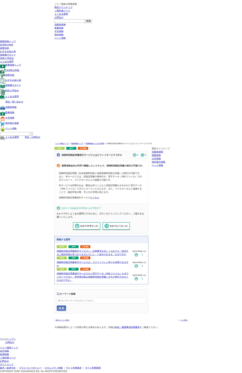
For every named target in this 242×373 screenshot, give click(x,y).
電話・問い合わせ (14, 102)
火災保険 (58, 31)
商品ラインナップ (63, 7)
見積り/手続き (7, 58)
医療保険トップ (8, 41)
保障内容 (4, 48)
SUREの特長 (6, 45)
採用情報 (4, 354)
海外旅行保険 (12, 123)
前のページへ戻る (62, 320)
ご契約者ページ (62, 11)
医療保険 (58, 28)
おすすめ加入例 (8, 51)
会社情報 (4, 351)
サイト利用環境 (93, 368)
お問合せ (58, 17)
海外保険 (58, 35)
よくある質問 (61, 14)
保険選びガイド (8, 55)
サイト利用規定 (74, 368)
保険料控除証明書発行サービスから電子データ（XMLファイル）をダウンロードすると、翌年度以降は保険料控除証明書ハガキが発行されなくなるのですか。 (93, 276)
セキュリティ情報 (54, 368)
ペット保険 (60, 38)
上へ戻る (184, 320)
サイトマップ (6, 364)
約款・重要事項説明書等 (127, 327)
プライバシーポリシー (30, 368)
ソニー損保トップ (62, 144)
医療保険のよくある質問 (95, 144)
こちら (95, 197)
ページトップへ (8, 339)
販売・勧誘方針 (8, 368)
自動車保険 (60, 24)
